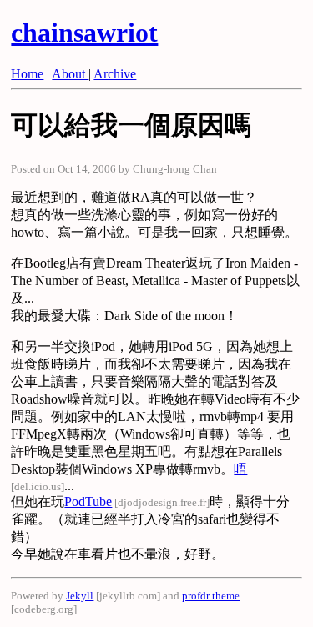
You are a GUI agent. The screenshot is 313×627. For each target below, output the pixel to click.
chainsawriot (84, 33)
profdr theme (211, 595)
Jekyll (79, 595)
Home (27, 74)
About (70, 74)
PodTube (88, 501)
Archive (114, 74)
